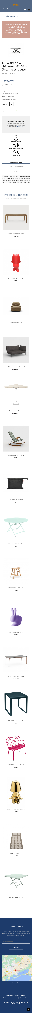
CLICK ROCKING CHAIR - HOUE (16, 455)
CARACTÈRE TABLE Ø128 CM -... (16, 543)
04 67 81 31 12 (19, 126)
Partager (10, 74)
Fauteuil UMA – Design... (16, 322)
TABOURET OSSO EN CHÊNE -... (16, 588)
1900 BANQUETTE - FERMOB (16, 765)
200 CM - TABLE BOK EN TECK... (16, 234)
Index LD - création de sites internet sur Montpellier (16, 1002)
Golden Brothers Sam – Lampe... (16, 809)
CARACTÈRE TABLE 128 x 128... (16, 897)
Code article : (5, 89)
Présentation (9, 995)
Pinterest (14, 74)
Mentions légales (24, 998)
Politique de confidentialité (10, 998)
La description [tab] (16, 162)
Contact (17, 995)
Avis (16, 171)
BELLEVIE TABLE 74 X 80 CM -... (16, 720)
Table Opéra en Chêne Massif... (16, 676)
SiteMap (23, 995)
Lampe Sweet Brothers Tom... (16, 278)
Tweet (12, 74)
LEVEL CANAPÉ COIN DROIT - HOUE (16, 367)
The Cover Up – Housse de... (16, 499)
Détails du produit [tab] (16, 166)
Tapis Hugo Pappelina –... (16, 853)
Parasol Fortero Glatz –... (16, 411)
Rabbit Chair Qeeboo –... (16, 632)
